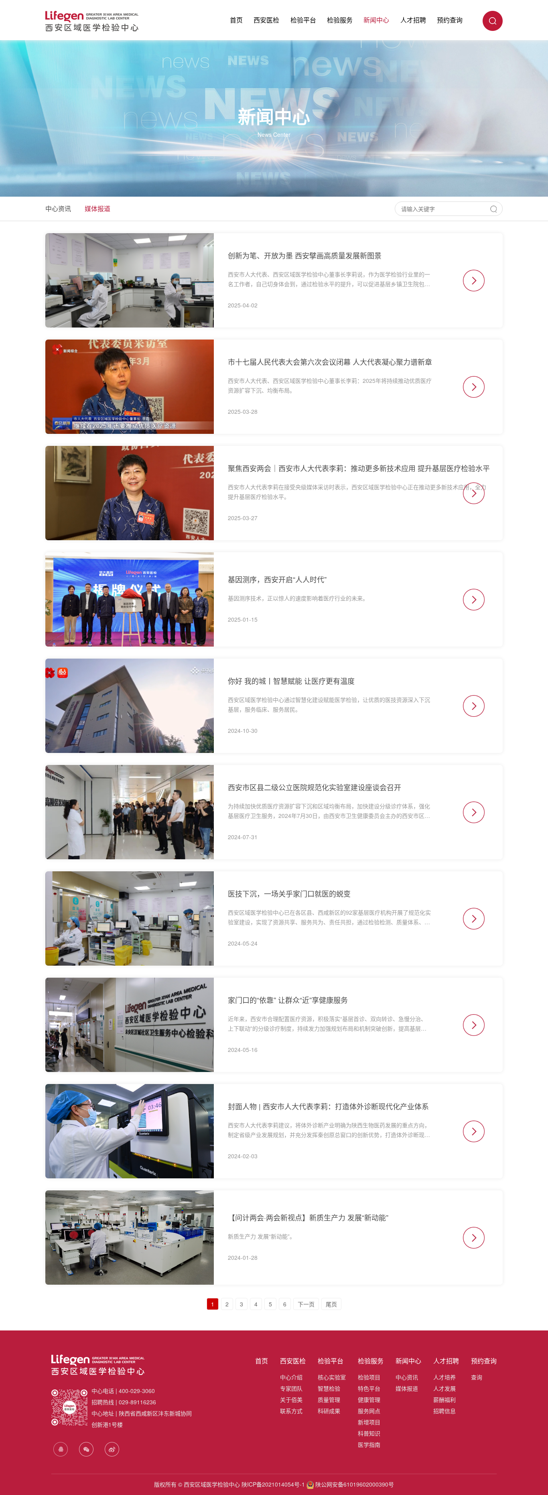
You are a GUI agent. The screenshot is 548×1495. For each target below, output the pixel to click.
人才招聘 (413, 19)
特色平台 (369, 1388)
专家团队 (291, 1388)
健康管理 (369, 1399)
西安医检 (266, 19)
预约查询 (450, 19)
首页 (236, 19)
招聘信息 (444, 1411)
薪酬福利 (444, 1399)
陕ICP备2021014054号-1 (273, 1484)
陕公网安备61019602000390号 (354, 1484)
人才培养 (444, 1377)
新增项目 (369, 1422)
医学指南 (369, 1444)
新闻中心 (376, 19)
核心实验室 (332, 1377)
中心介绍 (291, 1377)
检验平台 (303, 19)
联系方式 (291, 1411)
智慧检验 (329, 1388)
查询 (476, 1377)
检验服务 (340, 19)
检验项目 (369, 1377)
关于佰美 (291, 1399)
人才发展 (444, 1388)
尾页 (331, 1304)
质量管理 (329, 1399)
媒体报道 (97, 208)
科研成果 (329, 1411)
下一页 (306, 1304)
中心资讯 (58, 208)
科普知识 (369, 1433)
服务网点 (369, 1411)
